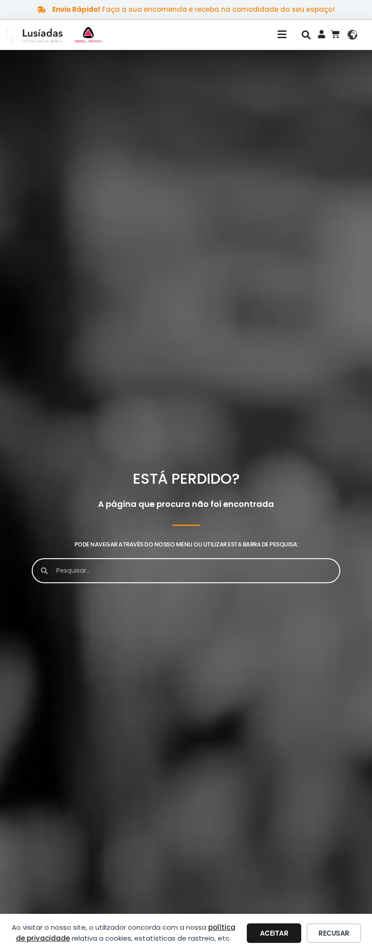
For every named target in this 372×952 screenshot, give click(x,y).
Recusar (333, 933)
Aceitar (274, 933)
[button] (206, 35)
